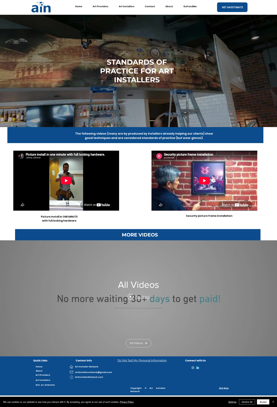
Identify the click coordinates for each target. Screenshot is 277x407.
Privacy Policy (127, 401)
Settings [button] (232, 401)
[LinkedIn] (197, 367)
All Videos (136, 343)
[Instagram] (192, 367)
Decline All (247, 401)
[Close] (273, 401)
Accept (263, 401)
